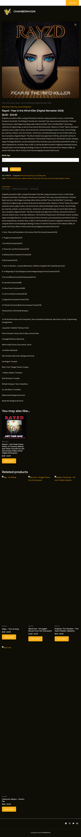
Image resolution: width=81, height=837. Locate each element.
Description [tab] (6, 189)
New (29, 107)
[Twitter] (73, 823)
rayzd (50, 178)
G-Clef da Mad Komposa (13, 178)
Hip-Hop (14, 107)
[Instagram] (70, 823)
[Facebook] (66, 823)
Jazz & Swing (22, 107)
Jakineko (24, 178)
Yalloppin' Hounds (64, 178)
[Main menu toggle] (76, 12)
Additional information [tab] (20, 189)
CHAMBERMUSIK (24, 11)
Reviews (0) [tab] (34, 189)
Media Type (6, 155)
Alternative (11, 103)
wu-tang (55, 178)
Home (4, 103)
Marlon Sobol (32, 178)
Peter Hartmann (42, 178)
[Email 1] (77, 823)
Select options (9, 461)
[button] (71, 3)
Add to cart (15, 169)
